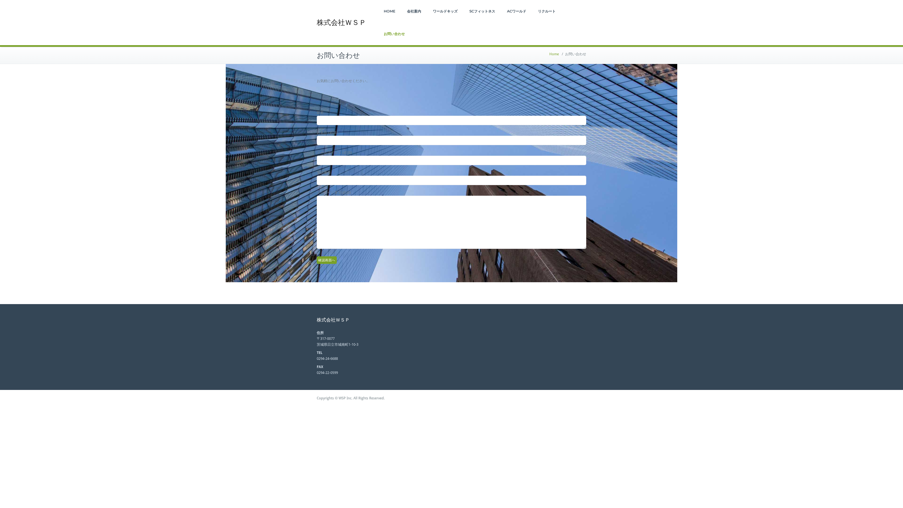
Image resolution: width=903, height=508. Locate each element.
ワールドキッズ (445, 11)
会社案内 (414, 11)
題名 (320, 113)
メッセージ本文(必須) (334, 192)
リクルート (547, 11)
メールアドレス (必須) (334, 153)
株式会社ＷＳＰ (341, 22)
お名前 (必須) (327, 133)
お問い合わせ (394, 34)
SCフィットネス (482, 11)
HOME (389, 11)
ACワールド (516, 11)
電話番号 (324, 173)
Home (554, 54)
